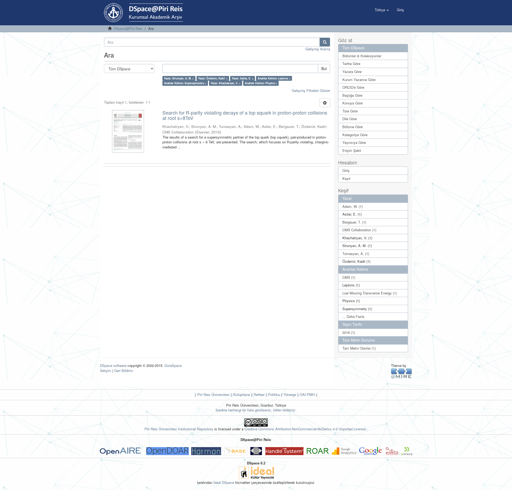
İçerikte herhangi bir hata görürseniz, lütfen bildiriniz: (256, 409)
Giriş (346, 170)
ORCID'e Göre (353, 87)
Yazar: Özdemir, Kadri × (212, 78)
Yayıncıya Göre (354, 142)
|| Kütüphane (240, 394)
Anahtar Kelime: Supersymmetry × (185, 83)
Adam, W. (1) (352, 206)
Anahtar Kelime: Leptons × (274, 78)
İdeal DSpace (223, 482)
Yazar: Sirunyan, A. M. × (179, 78)
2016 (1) (348, 332)
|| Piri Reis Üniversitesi (212, 394)
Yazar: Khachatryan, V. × (226, 83)
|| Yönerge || (289, 394)
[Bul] (324, 42)
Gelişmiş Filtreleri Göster (311, 90)
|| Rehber (257, 394)
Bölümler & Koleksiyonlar (361, 55)
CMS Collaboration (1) (359, 229)
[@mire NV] (401, 373)
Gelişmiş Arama (317, 48)
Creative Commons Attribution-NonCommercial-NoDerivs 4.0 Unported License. (306, 428)
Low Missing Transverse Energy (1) (369, 292)
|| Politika (272, 394)
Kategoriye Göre (354, 134)
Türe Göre (350, 111)
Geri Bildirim (123, 370)
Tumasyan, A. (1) (355, 253)
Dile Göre (349, 118)
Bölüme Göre (352, 126)
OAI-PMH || (308, 394)
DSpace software (113, 365)
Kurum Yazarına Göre (358, 79)
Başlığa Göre (352, 95)
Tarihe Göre (351, 63)
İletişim (105, 370)
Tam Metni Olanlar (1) (359, 348)
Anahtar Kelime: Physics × (261, 83)
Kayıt (346, 178)
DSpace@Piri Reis (128, 28)
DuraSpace (173, 365)
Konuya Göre (352, 103)
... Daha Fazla (353, 316)
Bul (324, 68)
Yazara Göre (352, 71)
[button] (382, 10)
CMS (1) (348, 277)
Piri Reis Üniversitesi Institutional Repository (179, 428)
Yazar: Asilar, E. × (243, 78)
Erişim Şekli (351, 150)
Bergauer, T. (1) (354, 222)
